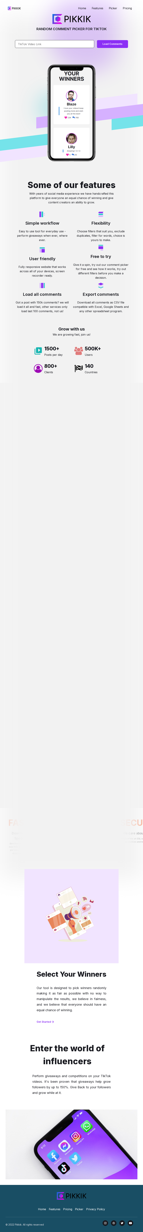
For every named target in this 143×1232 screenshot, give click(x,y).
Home (82, 8)
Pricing (127, 8)
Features (97, 8)
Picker (113, 8)
